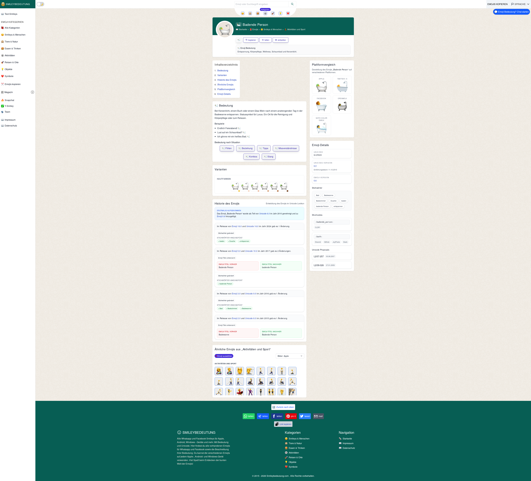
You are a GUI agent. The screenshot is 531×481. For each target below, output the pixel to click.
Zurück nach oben (283, 407)
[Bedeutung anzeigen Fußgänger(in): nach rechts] (271, 371)
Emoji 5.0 (236, 251)
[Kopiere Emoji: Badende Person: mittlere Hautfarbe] (264, 186)
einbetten (282, 40)
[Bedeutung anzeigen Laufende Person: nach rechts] (219, 392)
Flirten (227, 148)
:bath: (319, 237)
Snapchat (9, 100)
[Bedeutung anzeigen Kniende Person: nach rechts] (219, 381)
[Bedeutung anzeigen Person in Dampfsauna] (282, 392)
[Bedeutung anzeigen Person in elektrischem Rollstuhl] (250, 381)
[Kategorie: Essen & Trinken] (257, 13)
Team (7, 111)
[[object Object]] (292, 4)
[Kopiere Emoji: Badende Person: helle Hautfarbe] (244, 186)
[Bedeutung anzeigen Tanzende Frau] (240, 392)
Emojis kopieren (13, 84)
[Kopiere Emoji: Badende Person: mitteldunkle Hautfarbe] (274, 186)
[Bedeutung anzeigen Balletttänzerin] (229, 392)
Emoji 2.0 (236, 318)
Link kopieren (285, 424)
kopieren (252, 40)
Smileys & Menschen (15, 34)
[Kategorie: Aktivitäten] (265, 13)
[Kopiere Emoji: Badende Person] (235, 186)
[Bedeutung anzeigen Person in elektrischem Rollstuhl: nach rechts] (261, 381)
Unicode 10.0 (251, 251)
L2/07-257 (319, 256)
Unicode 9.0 (250, 293)
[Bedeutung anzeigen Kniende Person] (292, 371)
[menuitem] (17, 92)
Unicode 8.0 (250, 318)
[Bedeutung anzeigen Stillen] (219, 371)
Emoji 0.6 (221, 216)
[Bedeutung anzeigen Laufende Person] (292, 381)
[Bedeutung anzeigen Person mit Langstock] (229, 381)
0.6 (315, 180)
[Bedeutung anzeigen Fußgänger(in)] (261, 371)
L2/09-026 (319, 265)
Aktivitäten (10, 55)
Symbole (9, 76)
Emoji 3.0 (236, 293)
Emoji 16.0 (237, 226)
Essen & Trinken (13, 48)
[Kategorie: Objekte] (280, 13)
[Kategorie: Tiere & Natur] (250, 13)
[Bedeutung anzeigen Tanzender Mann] (250, 392)
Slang (268, 156)
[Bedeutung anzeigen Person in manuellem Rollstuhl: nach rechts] (282, 381)
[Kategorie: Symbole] (288, 13)
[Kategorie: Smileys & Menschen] (242, 13)
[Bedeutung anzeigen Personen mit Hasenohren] (271, 392)
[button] (520, 4)
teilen (267, 40)
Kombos (251, 156)
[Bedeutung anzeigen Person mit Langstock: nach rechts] (240, 381)
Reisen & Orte (12, 62)
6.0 (315, 165)
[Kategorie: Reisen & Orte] (272, 13)
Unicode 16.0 (252, 226)
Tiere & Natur (11, 41)
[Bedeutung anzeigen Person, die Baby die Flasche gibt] (229, 371)
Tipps (263, 148)
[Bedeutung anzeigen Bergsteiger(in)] (292, 392)
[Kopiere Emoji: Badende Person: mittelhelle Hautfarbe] (254, 186)
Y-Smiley (9, 106)
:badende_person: (324, 222)
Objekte (8, 69)
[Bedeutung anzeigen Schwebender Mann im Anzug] (261, 392)
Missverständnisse (286, 148)
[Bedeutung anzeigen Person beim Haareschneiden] (250, 371)
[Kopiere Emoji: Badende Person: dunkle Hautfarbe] (283, 186)
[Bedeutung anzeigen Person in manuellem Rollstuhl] (271, 381)
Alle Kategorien (12, 27)
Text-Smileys (11, 13)
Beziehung (246, 148)
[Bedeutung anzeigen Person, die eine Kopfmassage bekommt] (240, 371)
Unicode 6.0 (264, 213)
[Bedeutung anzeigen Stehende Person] (282, 371)
